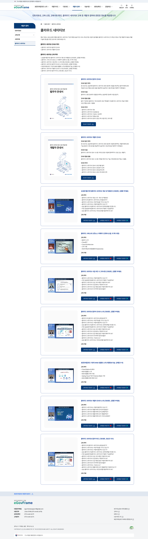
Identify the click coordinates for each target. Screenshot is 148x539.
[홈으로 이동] (41, 24)
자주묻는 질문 (22, 526)
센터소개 (16, 526)
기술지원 (87, 6)
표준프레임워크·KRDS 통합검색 (123, 519)
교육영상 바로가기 (104, 220)
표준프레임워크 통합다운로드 (22, 494)
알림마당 (108, 6)
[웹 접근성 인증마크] (131, 527)
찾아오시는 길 (30, 526)
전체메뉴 (132, 7)
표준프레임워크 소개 (41, 6)
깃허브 (116, 511)
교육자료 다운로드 (88, 220)
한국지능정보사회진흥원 (121, 509)
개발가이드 (55, 6)
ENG (126, 7)
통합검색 (121, 7)
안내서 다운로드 (87, 124)
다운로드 (65, 6)
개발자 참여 (76, 6)
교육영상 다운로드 (121, 220)
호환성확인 (97, 6)
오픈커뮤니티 (117, 517)
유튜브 (116, 514)
